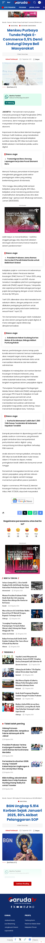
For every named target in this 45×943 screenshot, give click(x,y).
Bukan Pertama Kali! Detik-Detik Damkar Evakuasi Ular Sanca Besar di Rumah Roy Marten (15, 641)
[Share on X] (20, 939)
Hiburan (4, 647)
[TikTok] (27, 907)
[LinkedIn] (30, 907)
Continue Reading (22, 884)
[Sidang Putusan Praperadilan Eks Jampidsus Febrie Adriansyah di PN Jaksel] (37, 730)
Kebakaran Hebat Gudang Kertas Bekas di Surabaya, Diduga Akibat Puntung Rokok (21, 340)
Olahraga (5, 618)
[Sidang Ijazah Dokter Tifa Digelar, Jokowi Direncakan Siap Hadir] (8, 672)
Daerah (4, 606)
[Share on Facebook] (15, 939)
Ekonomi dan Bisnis (28, 25)
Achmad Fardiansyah (12, 59)
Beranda (4, 22)
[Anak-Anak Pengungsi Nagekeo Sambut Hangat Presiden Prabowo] (8, 696)
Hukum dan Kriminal (8, 634)
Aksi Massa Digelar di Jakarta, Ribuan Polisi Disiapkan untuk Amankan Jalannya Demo (27, 682)
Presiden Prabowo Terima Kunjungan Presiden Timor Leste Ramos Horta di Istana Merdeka (15, 749)
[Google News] (21, 907)
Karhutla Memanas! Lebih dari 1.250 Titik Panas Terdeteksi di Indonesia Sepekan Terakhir (22, 423)
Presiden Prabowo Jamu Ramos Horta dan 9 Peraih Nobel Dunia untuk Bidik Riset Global (22, 260)
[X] (14, 907)
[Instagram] (24, 907)
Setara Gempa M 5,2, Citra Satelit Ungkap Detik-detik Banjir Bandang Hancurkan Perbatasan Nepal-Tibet (15, 585)
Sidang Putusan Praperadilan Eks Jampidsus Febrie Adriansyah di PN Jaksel (15, 732)
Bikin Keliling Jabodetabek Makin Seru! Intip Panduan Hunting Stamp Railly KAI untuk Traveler (14, 782)
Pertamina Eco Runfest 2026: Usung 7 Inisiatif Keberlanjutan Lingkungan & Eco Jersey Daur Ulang (15, 765)
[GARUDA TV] (22, 2)
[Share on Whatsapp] (30, 513)
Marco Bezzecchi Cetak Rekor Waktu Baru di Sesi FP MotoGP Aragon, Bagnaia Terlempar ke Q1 (15, 613)
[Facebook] (11, 907)
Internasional (6, 590)
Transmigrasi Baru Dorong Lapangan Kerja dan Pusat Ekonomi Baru (21, 161)
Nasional (9, 22)
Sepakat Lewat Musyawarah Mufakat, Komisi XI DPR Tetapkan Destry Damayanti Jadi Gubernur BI (29, 659)
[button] (4, 2)
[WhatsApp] (33, 907)
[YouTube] (17, 907)
